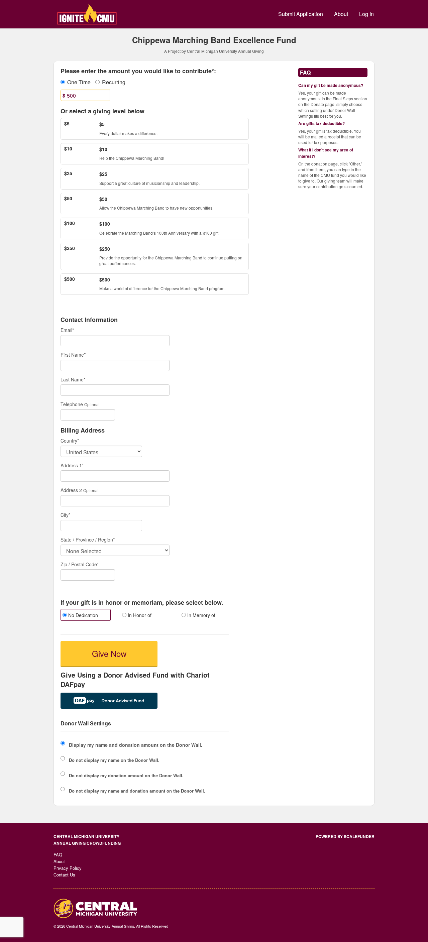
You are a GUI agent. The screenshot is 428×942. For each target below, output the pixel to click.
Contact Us (64, 874)
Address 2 (71, 490)
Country (70, 440)
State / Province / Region (88, 539)
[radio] (85, 615)
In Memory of (200, 615)
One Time (79, 82)
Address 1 (72, 465)
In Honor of (138, 615)
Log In (366, 14)
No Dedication (82, 615)
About (341, 14)
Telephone (72, 404)
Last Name (73, 379)
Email (67, 330)
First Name (73, 354)
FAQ (58, 854)
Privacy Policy (68, 868)
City (65, 514)
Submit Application (300, 14)
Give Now (109, 653)
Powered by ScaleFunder (345, 836)
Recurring (113, 82)
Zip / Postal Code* (80, 564)
